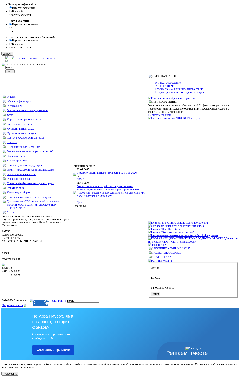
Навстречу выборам (19, 192)
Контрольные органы (19, 124)
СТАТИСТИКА (161, 256)
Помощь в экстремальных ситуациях (29, 197)
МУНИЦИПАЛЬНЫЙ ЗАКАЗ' (171, 248)
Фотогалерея (14, 105)
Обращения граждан (19, 178)
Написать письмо (27, 58)
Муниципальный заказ (20, 128)
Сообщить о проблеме (53, 350)
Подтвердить (10, 373)
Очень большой (21, 14)
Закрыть (7, 53)
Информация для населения (23, 146)
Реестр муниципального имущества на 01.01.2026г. (107, 172)
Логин (155, 267)
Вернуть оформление (25, 7)
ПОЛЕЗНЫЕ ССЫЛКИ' (166, 252)
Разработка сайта (12, 305)
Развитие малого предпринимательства (30, 169)
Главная (11, 96)
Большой (17, 11)
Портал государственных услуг (25, 137)
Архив (11, 212)
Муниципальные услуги (21, 133)
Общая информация (19, 101)
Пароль (155, 277)
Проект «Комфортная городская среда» (30, 183)
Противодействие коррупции (24, 165)
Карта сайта (48, 58)
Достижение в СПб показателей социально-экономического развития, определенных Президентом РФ (33, 204)
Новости (12, 142)
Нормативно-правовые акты (24, 119)
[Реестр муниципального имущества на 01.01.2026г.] (74, 174)
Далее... (81, 178)
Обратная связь (16, 187)
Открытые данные (18, 155)
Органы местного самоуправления (27, 110)
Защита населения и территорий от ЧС (30, 151)
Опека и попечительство (21, 174)
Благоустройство (17, 160)
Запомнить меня (161, 287)
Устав (10, 114)
